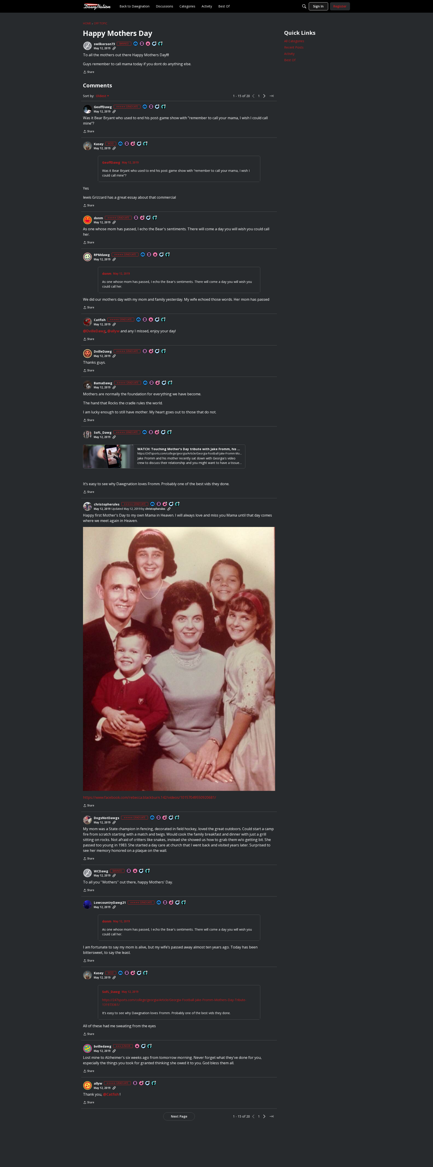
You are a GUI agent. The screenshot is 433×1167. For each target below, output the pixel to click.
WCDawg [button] (101, 871)
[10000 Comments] (163, 432)
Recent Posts (294, 47)
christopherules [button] (107, 504)
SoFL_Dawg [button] (103, 433)
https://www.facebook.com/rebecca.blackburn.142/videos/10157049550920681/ (149, 797)
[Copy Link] (114, 48)
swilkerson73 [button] (104, 44)
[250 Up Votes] (160, 44)
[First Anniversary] (148, 44)
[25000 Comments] (139, 144)
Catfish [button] (100, 320)
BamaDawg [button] (103, 383)
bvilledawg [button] (102, 1046)
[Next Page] (264, 96)
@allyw (113, 330)
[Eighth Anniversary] (133, 144)
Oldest (101, 96)
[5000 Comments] (148, 218)
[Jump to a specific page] (271, 96)
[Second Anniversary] (142, 218)
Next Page (179, 1116)
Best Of (289, 60)
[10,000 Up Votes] (145, 144)
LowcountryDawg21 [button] (110, 903)
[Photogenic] (135, 44)
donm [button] (98, 218)
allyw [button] (98, 1083)
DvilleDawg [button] (103, 351)
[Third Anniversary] (171, 903)
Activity (289, 53)
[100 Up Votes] (149, 1046)
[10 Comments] (143, 1046)
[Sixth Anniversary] (151, 351)
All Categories (294, 41)
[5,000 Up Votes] (163, 351)
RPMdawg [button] (102, 255)
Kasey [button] (99, 144)
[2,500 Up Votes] (163, 107)
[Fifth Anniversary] (165, 818)
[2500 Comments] (161, 255)
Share (88, 72)
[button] (87, 45)
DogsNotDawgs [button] (106, 818)
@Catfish (111, 1094)
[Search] (304, 6)
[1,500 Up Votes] (163, 320)
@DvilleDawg (94, 330)
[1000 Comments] (154, 44)
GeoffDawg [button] (103, 107)
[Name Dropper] (142, 44)
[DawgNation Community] (97, 6)
